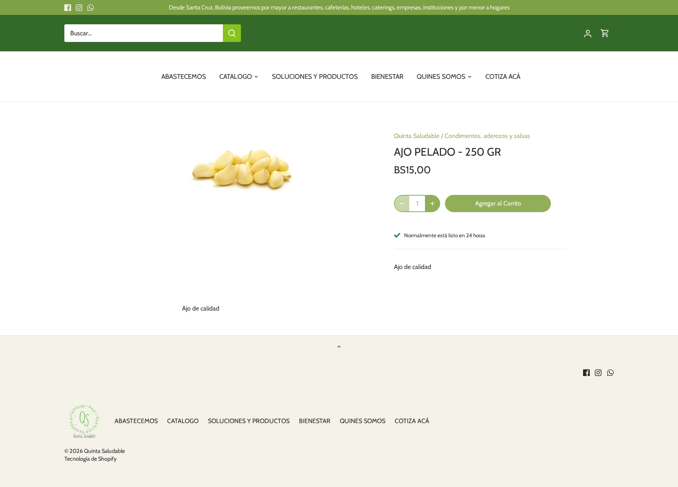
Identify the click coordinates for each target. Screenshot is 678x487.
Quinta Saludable (416, 136)
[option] (243, 159)
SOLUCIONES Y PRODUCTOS (249, 421)
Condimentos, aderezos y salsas (487, 136)
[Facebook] (67, 7)
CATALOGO (183, 421)
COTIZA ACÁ (412, 421)
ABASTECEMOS (136, 421)
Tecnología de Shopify (90, 458)
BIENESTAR (314, 421)
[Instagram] (79, 7)
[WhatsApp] (90, 7)
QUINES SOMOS (362, 421)
